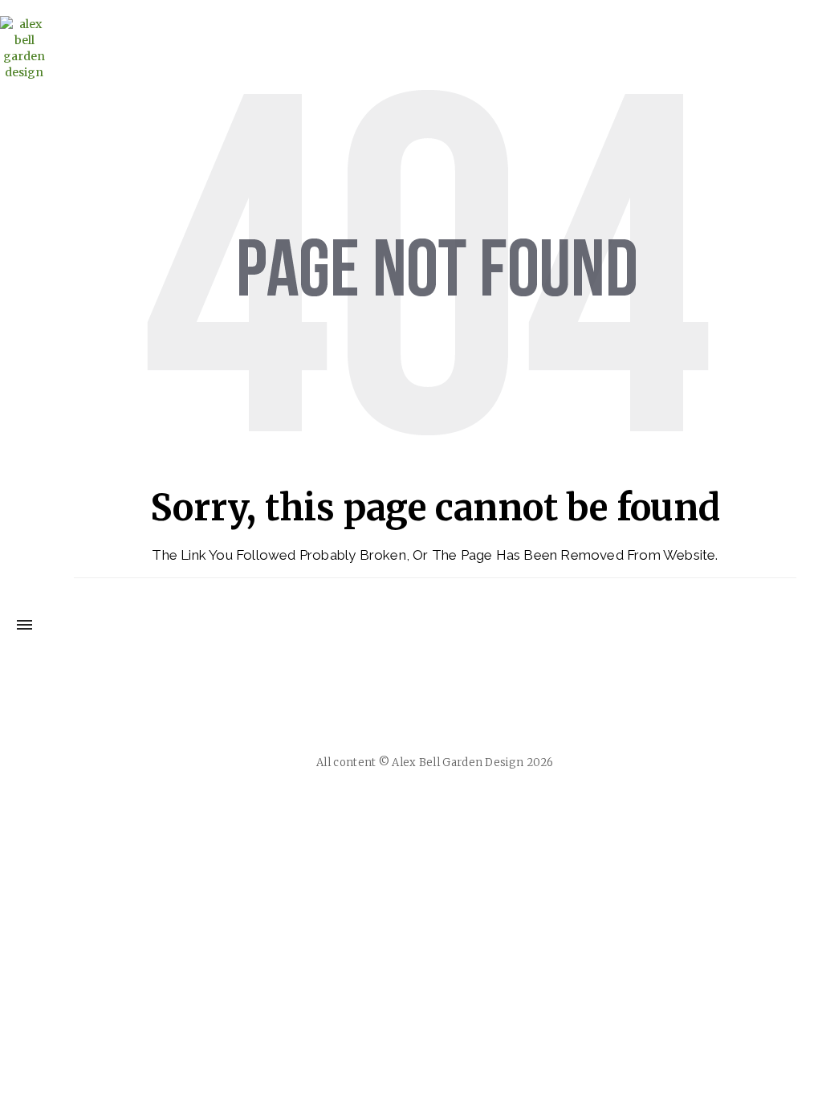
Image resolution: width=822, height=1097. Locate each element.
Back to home (435, 636)
